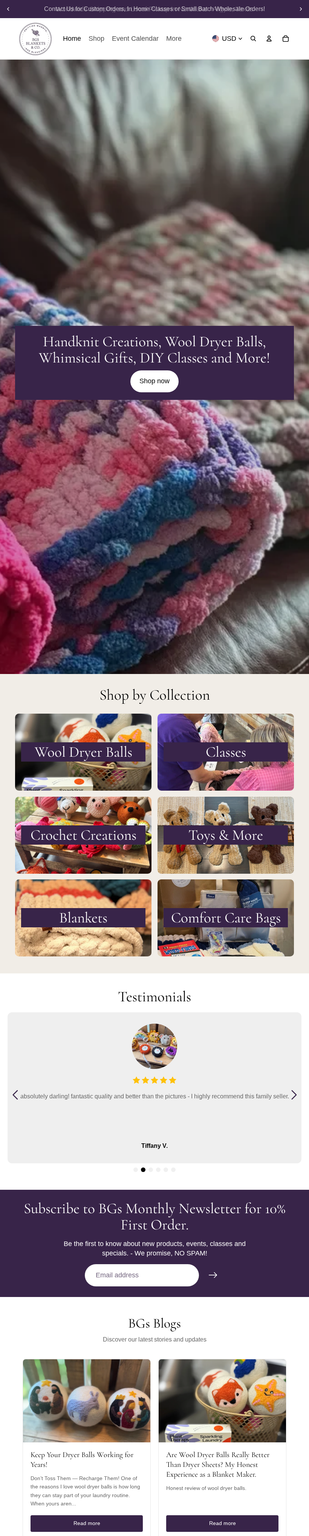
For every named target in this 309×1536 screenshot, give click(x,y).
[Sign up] (213, 1275)
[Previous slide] (8, 9)
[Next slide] (300, 9)
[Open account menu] (269, 38)
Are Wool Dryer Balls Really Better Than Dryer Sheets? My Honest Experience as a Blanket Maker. (217, 1464)
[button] (135, 1169)
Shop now (154, 381)
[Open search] (253, 38)
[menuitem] (173, 38)
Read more (86, 1523)
